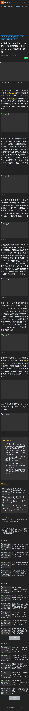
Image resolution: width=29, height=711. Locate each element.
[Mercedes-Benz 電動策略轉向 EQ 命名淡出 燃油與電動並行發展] (6, 614)
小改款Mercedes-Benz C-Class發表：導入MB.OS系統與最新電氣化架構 (20, 674)
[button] (27, 2)
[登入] (24, 2)
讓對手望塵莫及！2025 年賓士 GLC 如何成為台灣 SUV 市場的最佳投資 (20, 606)
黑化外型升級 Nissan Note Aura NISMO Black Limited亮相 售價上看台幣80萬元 (15, 446)
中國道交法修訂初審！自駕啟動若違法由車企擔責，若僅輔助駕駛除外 (15, 452)
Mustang (4, 36)
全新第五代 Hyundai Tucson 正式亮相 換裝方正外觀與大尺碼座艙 (20, 658)
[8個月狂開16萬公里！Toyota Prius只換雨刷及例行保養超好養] (6, 573)
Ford (22, 36)
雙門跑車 (9, 40)
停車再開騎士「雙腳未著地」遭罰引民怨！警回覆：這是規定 (20, 631)
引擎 (10, 36)
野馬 (3, 40)
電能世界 (25, 6)
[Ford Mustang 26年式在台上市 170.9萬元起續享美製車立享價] (7, 507)
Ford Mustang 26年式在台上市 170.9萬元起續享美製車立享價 (19, 507)
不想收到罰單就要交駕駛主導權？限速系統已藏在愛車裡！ (20, 555)
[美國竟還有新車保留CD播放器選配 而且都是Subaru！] (6, 683)
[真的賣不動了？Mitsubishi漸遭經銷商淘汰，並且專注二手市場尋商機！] (6, 589)
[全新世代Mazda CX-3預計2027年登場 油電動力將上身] (6, 649)
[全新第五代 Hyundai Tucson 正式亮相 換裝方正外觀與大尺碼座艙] (6, 658)
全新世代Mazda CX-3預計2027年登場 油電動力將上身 (19, 649)
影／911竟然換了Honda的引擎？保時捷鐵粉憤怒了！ (20, 598)
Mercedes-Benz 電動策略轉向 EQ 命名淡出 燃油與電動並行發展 (19, 614)
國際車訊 (17, 6)
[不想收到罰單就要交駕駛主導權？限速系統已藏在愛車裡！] (6, 555)
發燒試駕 (10, 6)
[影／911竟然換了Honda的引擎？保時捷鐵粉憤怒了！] (6, 598)
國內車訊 (3, 6)
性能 (15, 40)
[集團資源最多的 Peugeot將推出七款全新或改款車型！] (6, 666)
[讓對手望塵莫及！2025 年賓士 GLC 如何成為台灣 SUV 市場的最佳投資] (6, 606)
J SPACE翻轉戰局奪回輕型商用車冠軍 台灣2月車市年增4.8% (20, 622)
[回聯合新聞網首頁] (2, 2)
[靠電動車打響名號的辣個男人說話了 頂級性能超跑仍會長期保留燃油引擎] (6, 546)
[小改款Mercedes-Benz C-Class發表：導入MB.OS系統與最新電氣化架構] (6, 674)
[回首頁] (8, 2)
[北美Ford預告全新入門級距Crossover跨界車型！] (6, 565)
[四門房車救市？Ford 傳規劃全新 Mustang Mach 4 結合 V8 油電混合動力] (7, 491)
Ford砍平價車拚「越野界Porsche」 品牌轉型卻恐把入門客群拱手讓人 (19, 499)
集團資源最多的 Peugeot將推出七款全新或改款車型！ (19, 666)
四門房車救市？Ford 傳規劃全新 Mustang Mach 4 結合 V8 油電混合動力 (19, 491)
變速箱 (16, 36)
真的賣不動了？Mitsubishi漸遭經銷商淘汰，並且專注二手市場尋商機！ (20, 589)
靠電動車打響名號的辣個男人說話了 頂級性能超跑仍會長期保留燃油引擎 (20, 546)
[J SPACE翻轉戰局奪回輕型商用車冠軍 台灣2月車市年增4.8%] (6, 623)
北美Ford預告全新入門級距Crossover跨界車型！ (20, 565)
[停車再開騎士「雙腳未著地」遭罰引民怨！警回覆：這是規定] (6, 631)
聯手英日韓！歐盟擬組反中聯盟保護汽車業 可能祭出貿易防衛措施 (15, 472)
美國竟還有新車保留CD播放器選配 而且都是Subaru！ (19, 683)
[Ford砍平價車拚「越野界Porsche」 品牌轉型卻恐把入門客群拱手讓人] (7, 499)
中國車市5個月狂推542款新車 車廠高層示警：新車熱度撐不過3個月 (15, 465)
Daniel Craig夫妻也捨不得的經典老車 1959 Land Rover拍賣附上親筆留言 (15, 459)
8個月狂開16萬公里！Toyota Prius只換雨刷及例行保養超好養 (20, 573)
